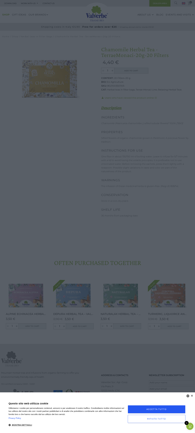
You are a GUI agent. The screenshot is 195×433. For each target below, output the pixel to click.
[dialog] (97, 412)
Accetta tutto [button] (156, 409)
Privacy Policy (15, 418)
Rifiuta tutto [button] (156, 419)
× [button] (192, 396)
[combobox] (187, 395)
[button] (66, 425)
